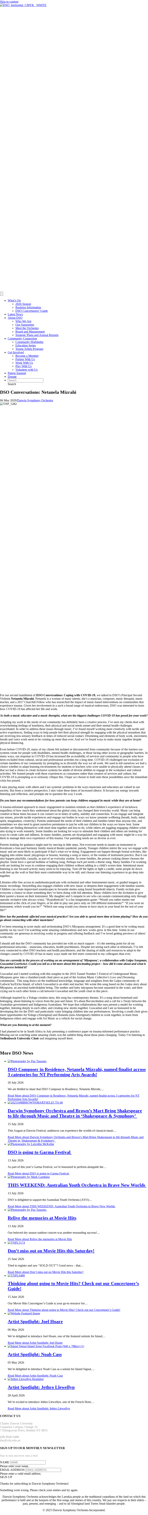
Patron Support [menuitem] (17, 373)
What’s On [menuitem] (14, 300)
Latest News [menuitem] (15, 314)
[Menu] (1, 294)
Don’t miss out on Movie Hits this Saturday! (51, 1250)
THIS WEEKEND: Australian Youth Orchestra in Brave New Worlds (77, 1185)
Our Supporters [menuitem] (24, 324)
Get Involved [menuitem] (16, 352)
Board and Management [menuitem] (30, 331)
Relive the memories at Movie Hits (42, 1217)
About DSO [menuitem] (15, 317)
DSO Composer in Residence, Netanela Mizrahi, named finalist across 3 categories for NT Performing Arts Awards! (77, 1072)
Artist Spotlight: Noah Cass (35, 1354)
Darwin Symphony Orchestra (35, 400)
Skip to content (9, 1)
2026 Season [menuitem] (23, 304)
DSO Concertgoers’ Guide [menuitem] (31, 310)
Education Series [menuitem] (25, 345)
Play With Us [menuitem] (23, 366)
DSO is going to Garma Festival (40, 1152)
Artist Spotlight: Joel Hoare (35, 1321)
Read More (39, 1173)
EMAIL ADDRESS (12, 1469)
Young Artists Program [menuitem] (29, 349)
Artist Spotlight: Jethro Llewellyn (41, 1387)
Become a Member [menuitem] (27, 355)
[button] (12, 384)
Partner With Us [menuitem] (25, 359)
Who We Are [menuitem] (23, 321)
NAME (4, 1462)
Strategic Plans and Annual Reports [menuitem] (36, 335)
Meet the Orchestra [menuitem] (27, 328)
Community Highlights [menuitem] (29, 342)
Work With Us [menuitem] (24, 362)
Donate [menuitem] (12, 376)
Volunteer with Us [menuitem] (26, 369)
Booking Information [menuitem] (28, 307)
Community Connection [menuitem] (22, 338)
